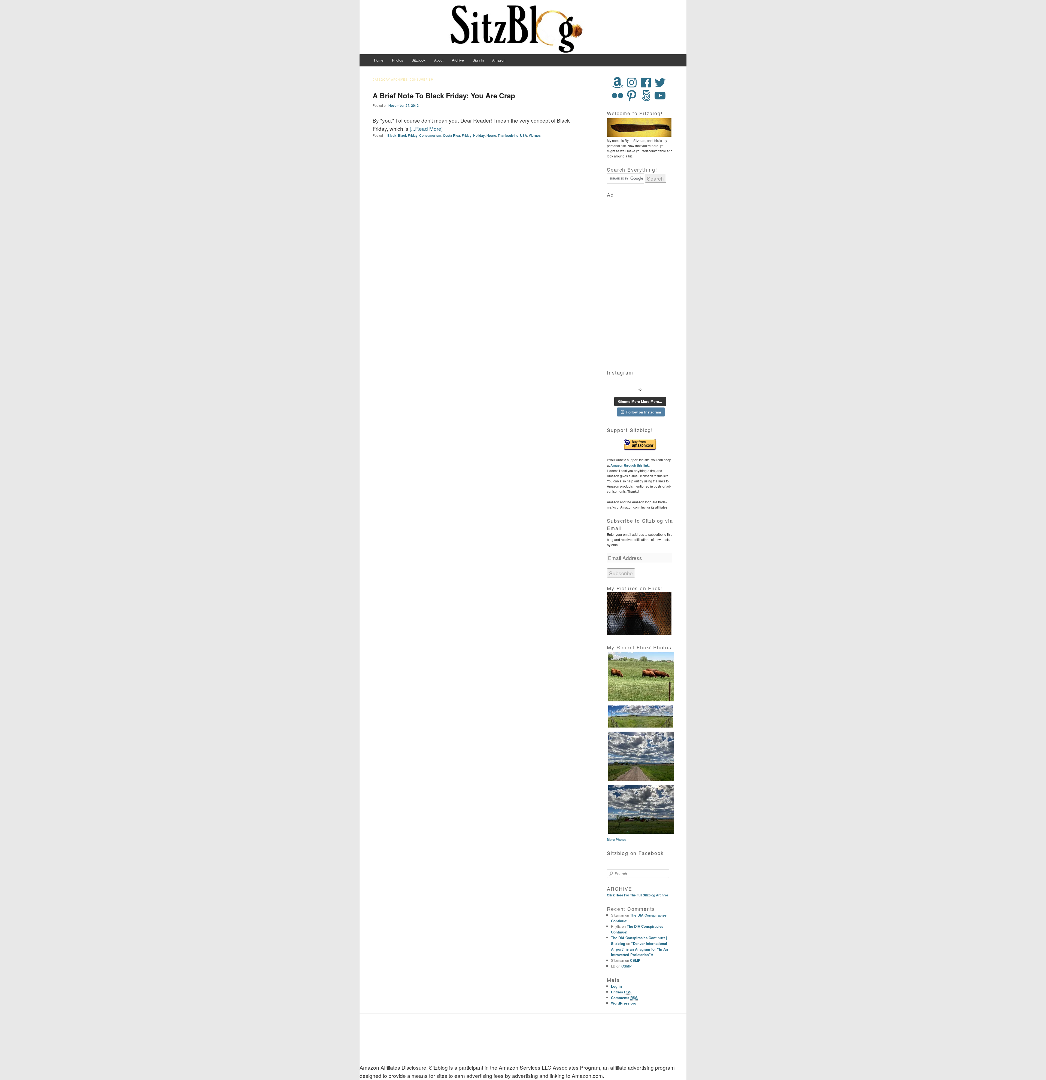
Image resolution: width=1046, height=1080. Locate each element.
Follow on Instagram (643, 412)
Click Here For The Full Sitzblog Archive (637, 895)
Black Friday (408, 135)
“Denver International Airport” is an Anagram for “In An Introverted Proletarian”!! (639, 949)
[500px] (645, 95)
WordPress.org (623, 1003)
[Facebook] (645, 82)
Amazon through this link (629, 465)
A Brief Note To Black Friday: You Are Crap (444, 95)
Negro (491, 135)
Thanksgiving (508, 135)
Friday (467, 135)
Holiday (479, 135)
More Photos (617, 839)
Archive (458, 60)
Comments (624, 997)
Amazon (498, 60)
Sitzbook (418, 60)
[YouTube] (660, 95)
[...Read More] (426, 128)
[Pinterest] (631, 95)
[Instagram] (631, 82)
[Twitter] (660, 82)
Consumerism (430, 135)
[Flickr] (617, 95)
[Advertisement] (640, 280)
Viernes (535, 135)
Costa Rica (451, 135)
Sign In (478, 60)
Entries (621, 991)
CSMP (635, 960)
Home (378, 60)
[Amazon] (617, 82)
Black (391, 135)
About (438, 60)
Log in (616, 986)
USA (523, 135)
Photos (397, 60)
